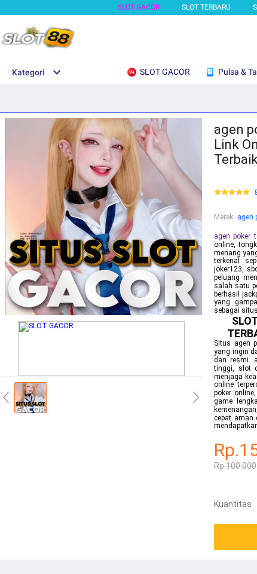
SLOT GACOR (139, 7)
